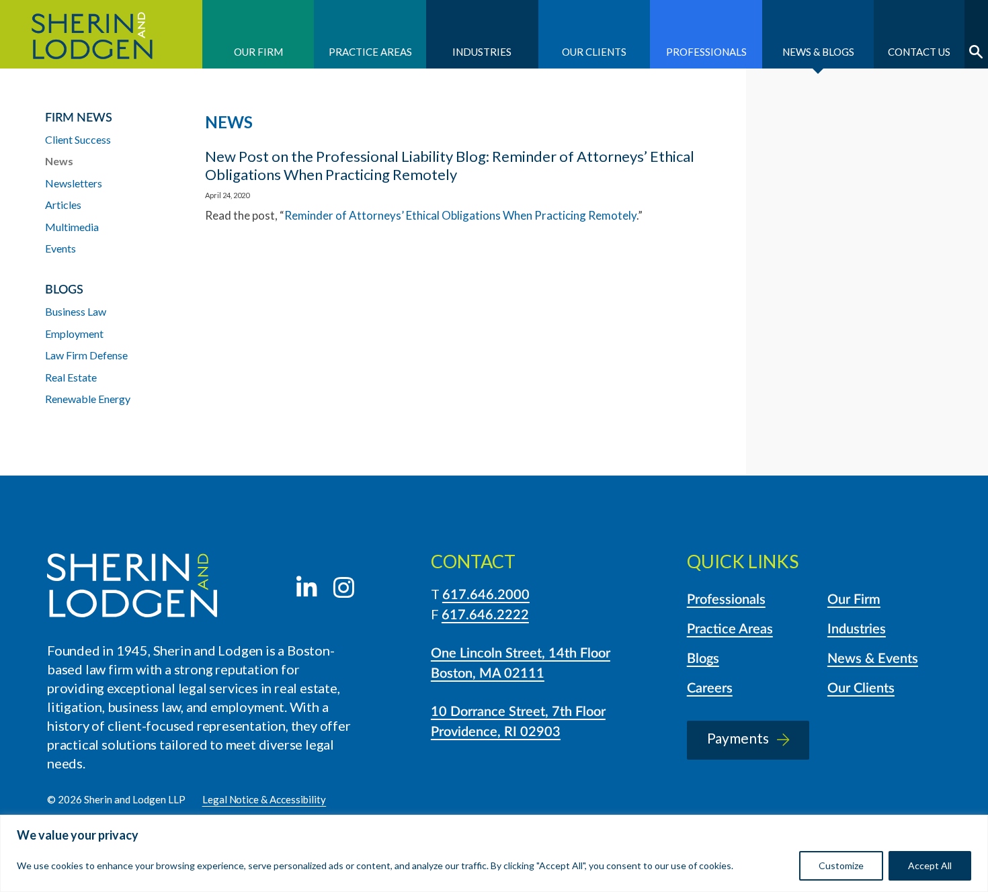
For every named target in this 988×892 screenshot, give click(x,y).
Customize (841, 865)
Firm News (78, 118)
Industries (481, 52)
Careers (710, 688)
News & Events (872, 659)
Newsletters (73, 183)
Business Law (75, 311)
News (59, 160)
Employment (74, 333)
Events (60, 248)
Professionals (706, 52)
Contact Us (919, 52)
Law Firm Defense (86, 355)
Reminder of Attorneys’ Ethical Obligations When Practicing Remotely (460, 215)
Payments (738, 737)
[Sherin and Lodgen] (132, 587)
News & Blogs (818, 52)
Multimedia (72, 226)
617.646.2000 (486, 595)
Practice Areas (370, 52)
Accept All (930, 865)
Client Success (78, 139)
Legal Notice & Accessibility (264, 799)
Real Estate (71, 377)
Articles (63, 204)
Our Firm (258, 52)
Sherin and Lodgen (101, 34)
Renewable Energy (87, 398)
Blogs (703, 659)
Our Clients (594, 52)
